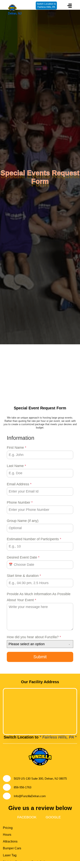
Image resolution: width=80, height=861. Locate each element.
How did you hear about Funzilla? (34, 637)
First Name (16, 447)
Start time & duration (24, 576)
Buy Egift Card (58, 372)
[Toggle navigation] (69, 5)
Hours (7, 834)
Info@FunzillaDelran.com (30, 796)
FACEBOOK (27, 817)
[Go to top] (72, 852)
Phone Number (20, 502)
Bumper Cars (12, 848)
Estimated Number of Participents (34, 539)
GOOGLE (53, 817)
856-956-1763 (22, 787)
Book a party (21, 353)
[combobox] (40, 644)
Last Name (16, 466)
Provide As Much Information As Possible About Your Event (38, 597)
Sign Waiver (21, 372)
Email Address (19, 484)
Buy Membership (40, 392)
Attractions (10, 841)
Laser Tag (10, 855)
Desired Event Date (23, 557)
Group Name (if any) (22, 521)
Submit (40, 656)
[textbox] (36, 644)
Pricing (8, 827)
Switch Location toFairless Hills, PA (46, 5)
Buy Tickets (59, 353)
